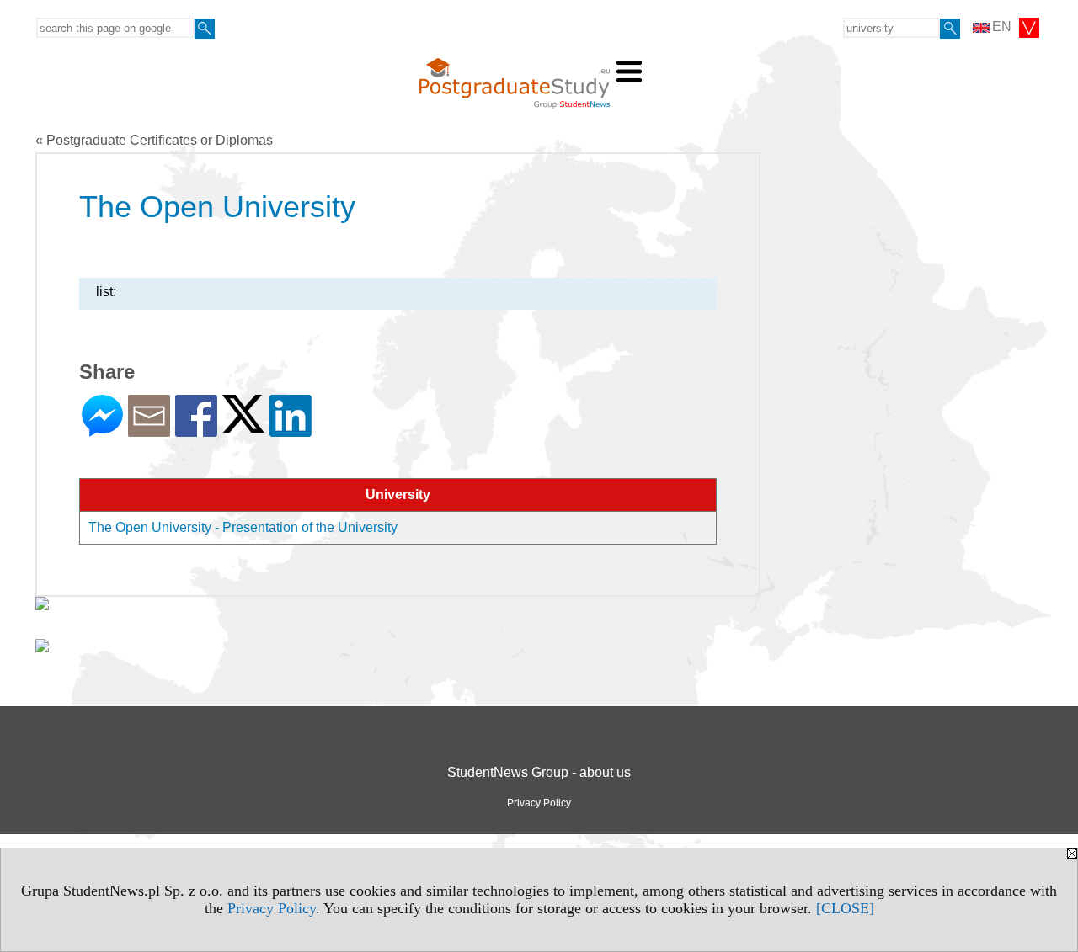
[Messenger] (102, 429)
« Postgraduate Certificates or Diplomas (154, 140)
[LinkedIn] (291, 429)
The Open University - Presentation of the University (243, 527)
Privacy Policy (271, 908)
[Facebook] (196, 429)
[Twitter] (243, 425)
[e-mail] (149, 429)
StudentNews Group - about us (539, 772)
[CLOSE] (845, 908)
